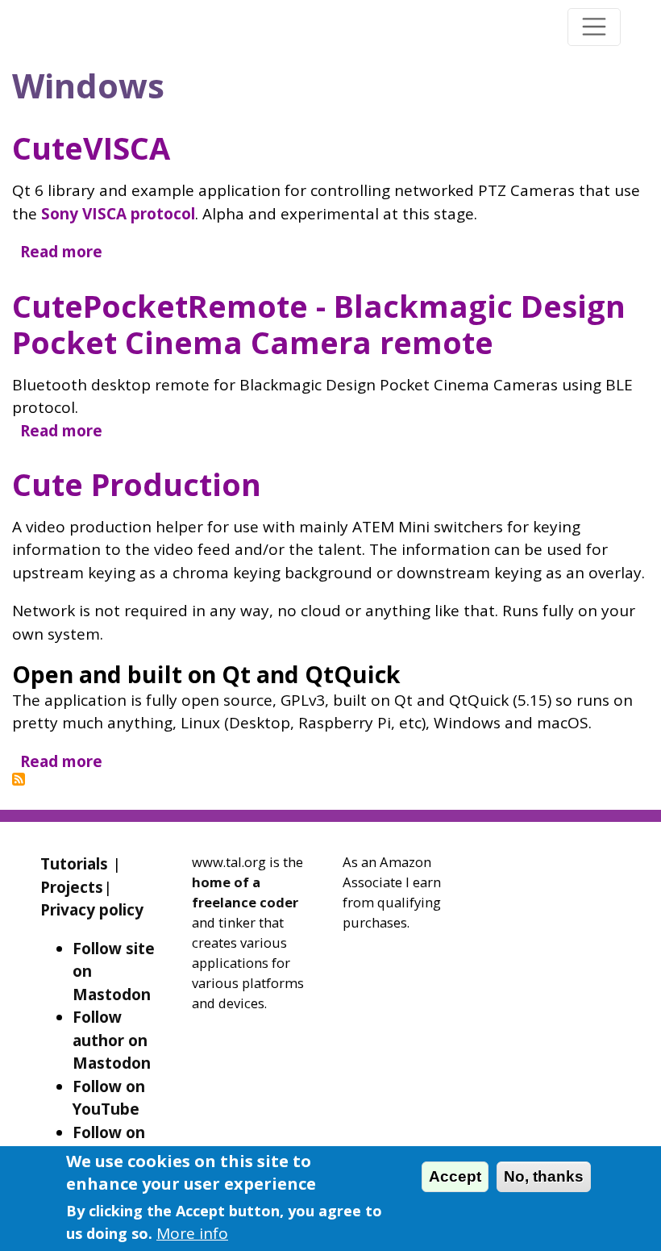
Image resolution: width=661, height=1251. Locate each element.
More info (192, 1233)
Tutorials (74, 863)
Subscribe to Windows (18, 779)
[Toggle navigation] (594, 27)
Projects (71, 887)
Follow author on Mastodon (112, 1040)
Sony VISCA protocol (118, 213)
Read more (61, 251)
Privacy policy (91, 909)
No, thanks (544, 1176)
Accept (455, 1176)
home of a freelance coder (245, 892)
